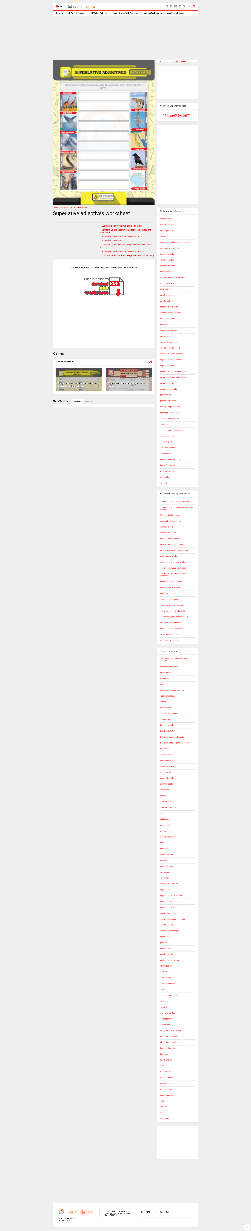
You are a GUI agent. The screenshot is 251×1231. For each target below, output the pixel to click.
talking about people (168, 1042)
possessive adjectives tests (171, 354)
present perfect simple (169, 931)
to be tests (164, 477)
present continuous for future (172, 919)
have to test (165, 301)
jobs (161, 813)
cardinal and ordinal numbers (172, 690)
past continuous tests (169, 342)
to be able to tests (167, 471)
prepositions (165, 890)
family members (166, 755)
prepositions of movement (171, 895)
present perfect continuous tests (174, 377)
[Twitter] (171, 6)
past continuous (166, 866)
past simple (164, 878)
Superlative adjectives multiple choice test (121, 251)
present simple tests (168, 389)
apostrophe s (165, 672)
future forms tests (167, 283)
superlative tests (166, 454)
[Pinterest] (184, 6)
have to (163, 796)
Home (60, 13)
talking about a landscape (170, 1030)
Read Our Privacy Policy (180, 61)
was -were (164, 1107)
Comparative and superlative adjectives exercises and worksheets (77, 384)
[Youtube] (175, 6)
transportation (166, 1089)
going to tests (165, 289)
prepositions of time (168, 907)
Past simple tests (167, 225)
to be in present (166, 1077)
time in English (166, 1060)
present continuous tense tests (173, 371)
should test (164, 424)
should (162, 989)
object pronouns (167, 854)
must (162, 843)
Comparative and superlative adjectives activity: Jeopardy (128, 255)
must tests (164, 324)
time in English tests (168, 465)
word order (164, 1119)
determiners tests (167, 271)
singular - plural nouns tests (171, 430)
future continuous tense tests (172, 277)
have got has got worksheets (172, 544)
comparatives (165, 708)
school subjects (166, 978)
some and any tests (168, 448)
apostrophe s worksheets (170, 521)
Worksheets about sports (170, 515)
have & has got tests (168, 295)
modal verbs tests (167, 319)
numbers (163, 848)
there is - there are (167, 1048)
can (161, 684)
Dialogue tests (166, 219)
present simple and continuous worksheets (173, 575)
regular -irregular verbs (169, 960)
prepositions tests (167, 365)
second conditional (168, 983)
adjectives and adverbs (169, 666)
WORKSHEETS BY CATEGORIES (176, 116)
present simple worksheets (171, 581)
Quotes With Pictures (152, 13)
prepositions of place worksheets (174, 562)
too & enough (165, 1083)
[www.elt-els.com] (82, 7)
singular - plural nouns (169, 995)
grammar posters (167, 784)
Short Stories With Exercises (125, 13)
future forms (165, 772)
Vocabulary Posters (175, 13)
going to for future (168, 778)
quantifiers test (166, 395)
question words (166, 954)
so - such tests (166, 442)
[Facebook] (167, 6)
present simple (166, 937)
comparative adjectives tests (172, 248)
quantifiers (164, 942)
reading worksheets (168, 593)
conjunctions (165, 719)
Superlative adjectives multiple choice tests (122, 226)
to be (162, 1066)
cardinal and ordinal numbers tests (174, 242)
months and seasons (168, 837)
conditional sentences (169, 713)
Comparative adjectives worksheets (175, 501)
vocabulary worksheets (169, 634)
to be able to (165, 1072)
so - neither (164, 1001)
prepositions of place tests (171, 360)
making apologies (167, 819)
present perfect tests (169, 383)
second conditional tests (170, 418)
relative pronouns (167, 966)
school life (164, 972)
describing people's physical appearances (177, 743)
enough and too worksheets (172, 539)
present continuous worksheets (173, 568)
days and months (167, 725)
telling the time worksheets (171, 623)
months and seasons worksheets (174, 550)
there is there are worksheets (172, 629)
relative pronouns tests (169, 412)
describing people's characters (172, 737)
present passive (166, 925)
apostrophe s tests (168, 230)
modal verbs (165, 825)
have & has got (166, 790)
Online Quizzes (100, 13)
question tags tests (168, 401)
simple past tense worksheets (172, 611)
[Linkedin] (180, 6)
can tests (163, 236)
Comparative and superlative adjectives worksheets (176, 508)
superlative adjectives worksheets (174, 617)
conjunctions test (167, 260)
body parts (164, 678)
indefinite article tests (169, 307)
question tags (165, 948)
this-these (164, 1054)
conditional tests (167, 254)
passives (163, 860)
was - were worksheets (169, 640)
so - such (163, 1007)
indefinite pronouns (168, 807)
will (161, 1113)
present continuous (168, 913)
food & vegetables (167, 766)
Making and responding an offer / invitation (174, 660)
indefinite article (166, 801)
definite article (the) (168, 731)
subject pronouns (167, 1019)
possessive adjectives (169, 884)
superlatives (82, 208)
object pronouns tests (169, 330)
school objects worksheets (171, 599)
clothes (163, 702)
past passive (165, 872)
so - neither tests (167, 436)
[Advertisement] (125, 38)
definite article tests (168, 266)
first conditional (166, 760)
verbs (162, 1101)
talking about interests (169, 1036)
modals (163, 831)
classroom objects (167, 696)
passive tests (165, 336)
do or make (164, 749)
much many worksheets (170, 556)
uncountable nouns (168, 1095)
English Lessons (77, 13)
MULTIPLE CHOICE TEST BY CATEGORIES (179, 114)
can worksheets (166, 527)
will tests (163, 483)
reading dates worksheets (170, 587)
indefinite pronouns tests (170, 313)
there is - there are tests (170, 459)
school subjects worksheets (171, 605)
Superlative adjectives (112, 240)
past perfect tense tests (170, 348)
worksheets (67, 208)
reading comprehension (170, 407)
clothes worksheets (168, 533)
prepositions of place (169, 901)
